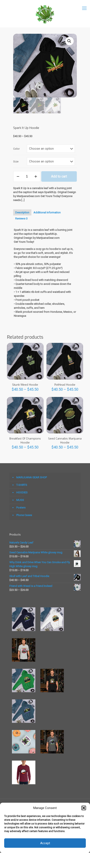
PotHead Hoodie (64, 384)
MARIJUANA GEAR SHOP (31, 477)
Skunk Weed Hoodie (25, 384)
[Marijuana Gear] (45, 13)
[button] (84, 808)
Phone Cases (24, 515)
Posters (21, 507)
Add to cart (59, 176)
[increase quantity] (35, 176)
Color (16, 148)
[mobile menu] (84, 8)
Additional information (47, 212)
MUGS (20, 500)
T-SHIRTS (21, 484)
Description (22, 212)
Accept (45, 843)
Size (15, 161)
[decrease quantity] (18, 176)
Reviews (21, 218)
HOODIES (22, 492)
